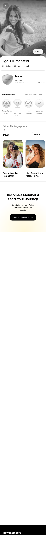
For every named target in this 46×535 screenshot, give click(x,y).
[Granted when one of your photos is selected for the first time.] (28, 103)
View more (41, 82)
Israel (26, 66)
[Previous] (6, 6)
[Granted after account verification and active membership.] (39, 103)
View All (37, 134)
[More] (43, 76)
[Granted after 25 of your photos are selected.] (17, 103)
